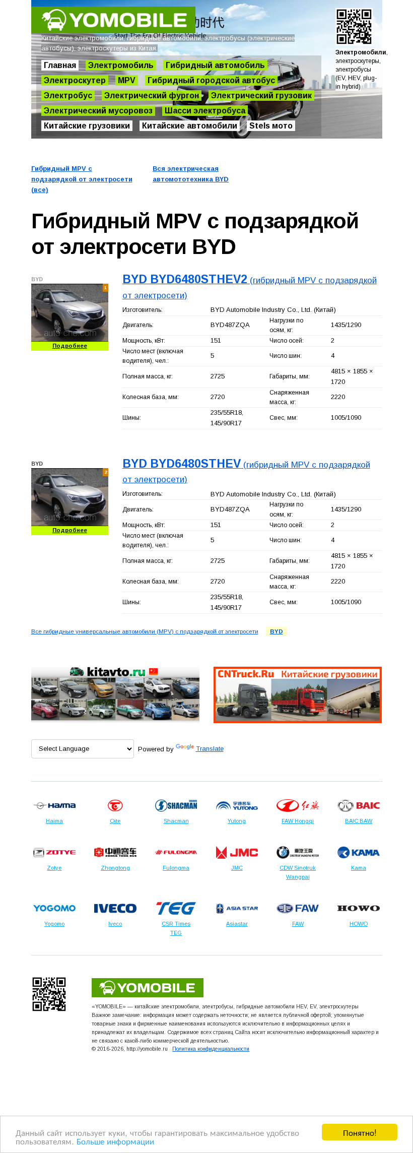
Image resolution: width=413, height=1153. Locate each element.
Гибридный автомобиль (215, 65)
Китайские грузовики (87, 125)
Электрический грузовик (261, 95)
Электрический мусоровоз (98, 110)
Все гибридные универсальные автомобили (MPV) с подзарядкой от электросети (144, 631)
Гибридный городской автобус (211, 80)
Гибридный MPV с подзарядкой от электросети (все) (81, 179)
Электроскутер (75, 80)
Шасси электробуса (205, 110)
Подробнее (69, 346)
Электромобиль (121, 65)
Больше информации (115, 1140)
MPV (126, 80)
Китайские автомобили (189, 125)
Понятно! (360, 1132)
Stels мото (271, 125)
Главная (60, 65)
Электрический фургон (151, 95)
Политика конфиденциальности (210, 1049)
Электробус (68, 95)
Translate (210, 748)
